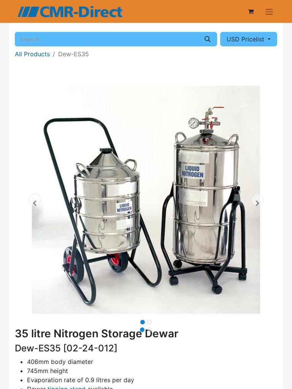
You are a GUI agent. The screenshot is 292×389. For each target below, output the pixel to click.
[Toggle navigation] (269, 11)
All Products (32, 54)
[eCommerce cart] (250, 11)
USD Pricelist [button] (246, 39)
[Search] (207, 39)
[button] (34, 200)
